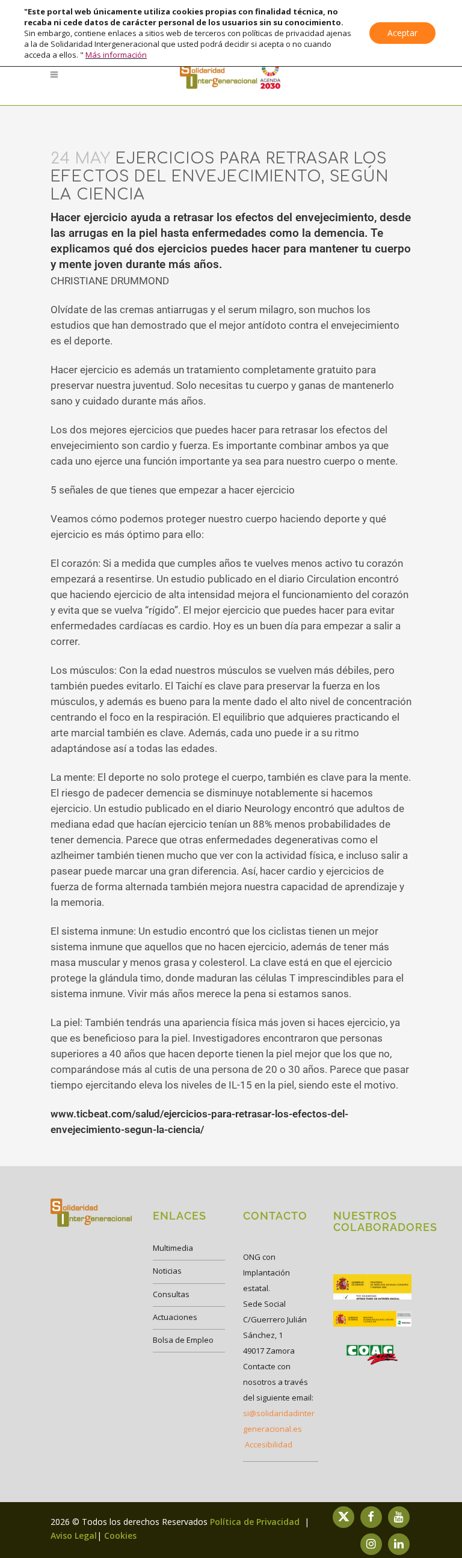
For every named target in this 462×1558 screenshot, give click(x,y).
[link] (231, 74)
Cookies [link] (120, 1535)
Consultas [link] (171, 1294)
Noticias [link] (167, 1270)
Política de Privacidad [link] (256, 1521)
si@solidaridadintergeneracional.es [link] (279, 1421)
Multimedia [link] (173, 1247)
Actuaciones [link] (175, 1317)
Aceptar (402, 32)
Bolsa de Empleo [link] (183, 1339)
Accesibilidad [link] (268, 1444)
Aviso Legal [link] (74, 1535)
